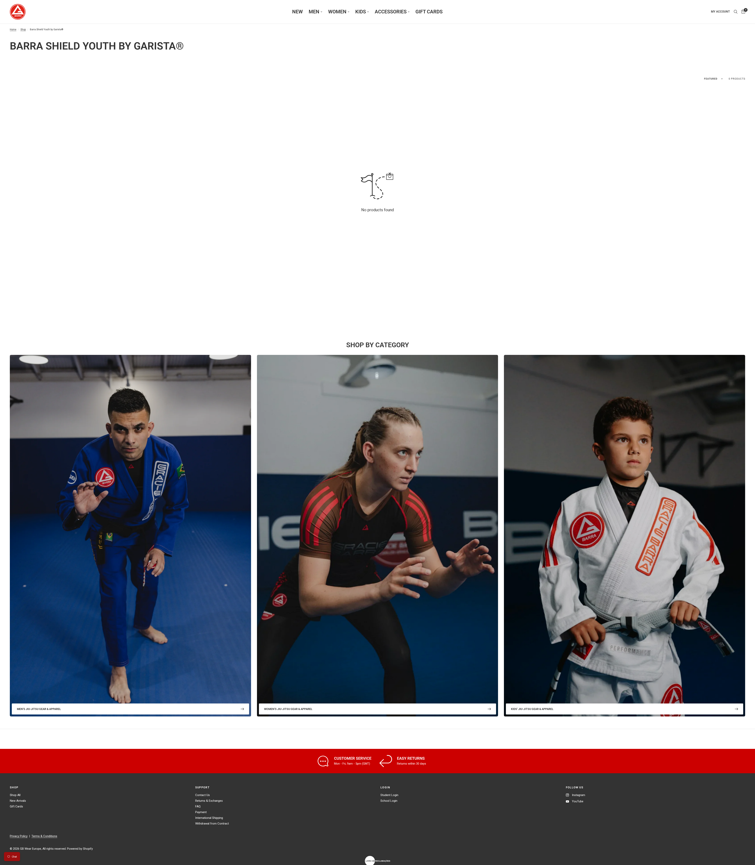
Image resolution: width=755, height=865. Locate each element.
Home (13, 29)
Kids (360, 12)
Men (314, 12)
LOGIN (385, 787)
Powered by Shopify (80, 848)
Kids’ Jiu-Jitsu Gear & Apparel (532, 709)
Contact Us (202, 795)
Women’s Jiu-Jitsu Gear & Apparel (288, 709)
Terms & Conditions (44, 836)
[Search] (735, 12)
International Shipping (209, 818)
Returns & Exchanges (209, 801)
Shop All (15, 795)
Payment (201, 812)
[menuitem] (297, 12)
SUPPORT (202, 787)
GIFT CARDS (429, 12)
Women (337, 12)
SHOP (14, 787)
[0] (742, 12)
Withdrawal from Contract (212, 823)
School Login (388, 801)
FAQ (198, 806)
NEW (297, 12)
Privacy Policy (19, 836)
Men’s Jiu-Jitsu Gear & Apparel (39, 709)
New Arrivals (18, 801)
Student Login (389, 795)
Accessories (391, 12)
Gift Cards (16, 806)
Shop (23, 29)
